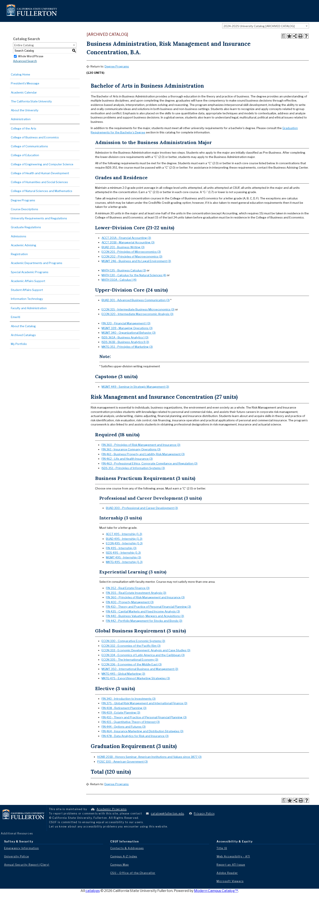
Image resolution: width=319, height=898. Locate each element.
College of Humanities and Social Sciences (39, 182)
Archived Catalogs (23, 335)
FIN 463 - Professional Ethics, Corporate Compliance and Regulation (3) (149, 463)
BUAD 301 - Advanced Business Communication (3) (136, 300)
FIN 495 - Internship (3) (121, 548)
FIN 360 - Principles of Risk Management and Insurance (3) (141, 445)
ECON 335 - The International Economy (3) (130, 659)
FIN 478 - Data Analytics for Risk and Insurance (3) (135, 736)
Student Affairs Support (27, 290)
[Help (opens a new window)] (306, 36)
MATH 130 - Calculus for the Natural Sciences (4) (134, 275)
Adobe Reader (227, 873)
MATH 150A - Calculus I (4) (119, 279)
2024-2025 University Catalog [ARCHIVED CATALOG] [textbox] (259, 26)
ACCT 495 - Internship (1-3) (124, 534)
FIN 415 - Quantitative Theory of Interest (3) (131, 722)
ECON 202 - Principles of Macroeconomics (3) (132, 256)
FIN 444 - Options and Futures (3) (124, 726)
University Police (16, 856)
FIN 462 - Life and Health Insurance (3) (127, 458)
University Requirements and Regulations (39, 218)
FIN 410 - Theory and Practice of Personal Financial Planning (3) (148, 606)
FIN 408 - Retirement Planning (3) (124, 708)
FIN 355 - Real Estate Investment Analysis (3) (136, 592)
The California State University (31, 101)
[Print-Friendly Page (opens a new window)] (300, 36)
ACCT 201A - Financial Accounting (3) (126, 238)
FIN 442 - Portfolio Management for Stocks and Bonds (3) (144, 620)
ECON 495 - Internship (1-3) (124, 543)
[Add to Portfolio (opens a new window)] (289, 36)
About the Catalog (23, 326)
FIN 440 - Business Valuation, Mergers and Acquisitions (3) (145, 616)
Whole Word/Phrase (30, 56)
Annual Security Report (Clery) (26, 864)
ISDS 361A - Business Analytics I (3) (125, 337)
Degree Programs (23, 200)
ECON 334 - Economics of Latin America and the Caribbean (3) (143, 655)
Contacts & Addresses (127, 848)
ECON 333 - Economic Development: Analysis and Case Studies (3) (146, 650)
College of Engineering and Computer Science (42, 164)
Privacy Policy (204, 813)
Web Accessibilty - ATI (233, 856)
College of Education (25, 155)
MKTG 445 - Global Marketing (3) (123, 673)
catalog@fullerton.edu (167, 813)
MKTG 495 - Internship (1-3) (124, 562)
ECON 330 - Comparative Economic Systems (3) (133, 641)
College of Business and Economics (35, 137)
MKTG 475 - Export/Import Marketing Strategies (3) (136, 678)
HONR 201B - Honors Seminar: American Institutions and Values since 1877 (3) (149, 756)
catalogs (93, 891)
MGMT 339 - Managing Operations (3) (127, 328)
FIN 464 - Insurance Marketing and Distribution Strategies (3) (142, 731)
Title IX (222, 848)
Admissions (18, 236)
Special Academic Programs (29, 272)
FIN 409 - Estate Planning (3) (121, 712)
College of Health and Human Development (40, 173)
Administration (21, 119)
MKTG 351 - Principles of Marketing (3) (127, 346)
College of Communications (29, 146)
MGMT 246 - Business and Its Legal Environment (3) (136, 261)
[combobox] (265, 25)
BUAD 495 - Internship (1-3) (124, 538)
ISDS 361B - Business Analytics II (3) (125, 342)
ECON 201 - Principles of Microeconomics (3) (131, 251)
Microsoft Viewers (230, 881)
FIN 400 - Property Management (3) (130, 602)
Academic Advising (23, 245)
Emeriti (15, 317)
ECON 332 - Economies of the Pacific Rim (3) (131, 645)
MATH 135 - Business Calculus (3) (124, 270)
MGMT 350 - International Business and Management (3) (140, 669)
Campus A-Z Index (123, 856)
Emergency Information (21, 848)
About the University (24, 110)
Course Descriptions (24, 209)
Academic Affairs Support (28, 281)
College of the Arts (23, 128)
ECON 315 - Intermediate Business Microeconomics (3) (138, 309)
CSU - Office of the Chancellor (132, 873)
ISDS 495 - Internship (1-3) (123, 552)
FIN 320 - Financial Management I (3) (126, 323)
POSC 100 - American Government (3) (122, 761)
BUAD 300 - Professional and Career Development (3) (142, 508)
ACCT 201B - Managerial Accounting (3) (128, 242)
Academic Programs (112, 809)
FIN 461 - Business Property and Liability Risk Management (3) (143, 454)
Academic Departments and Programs (36, 263)
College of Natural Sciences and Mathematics (41, 191)
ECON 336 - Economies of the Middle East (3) (132, 664)
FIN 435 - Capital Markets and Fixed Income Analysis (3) (143, 611)
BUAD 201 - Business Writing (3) (123, 247)
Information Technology (27, 298)
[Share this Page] (295, 36)
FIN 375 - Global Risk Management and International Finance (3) (144, 703)
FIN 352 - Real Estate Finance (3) (128, 588)
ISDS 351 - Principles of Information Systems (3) (133, 468)
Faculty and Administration (29, 308)
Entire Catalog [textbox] (24, 45)
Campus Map (119, 864)
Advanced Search (25, 61)
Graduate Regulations (26, 227)
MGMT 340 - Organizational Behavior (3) (129, 332)
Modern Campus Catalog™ (216, 891)
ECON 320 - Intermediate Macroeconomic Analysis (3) (137, 314)
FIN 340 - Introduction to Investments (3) (129, 698)
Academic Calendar (24, 92)
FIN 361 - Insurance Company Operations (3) (131, 449)
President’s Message (25, 83)
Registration (19, 254)
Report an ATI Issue (231, 864)
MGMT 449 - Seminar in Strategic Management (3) (135, 386)
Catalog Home (20, 74)
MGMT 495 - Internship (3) (123, 557)
